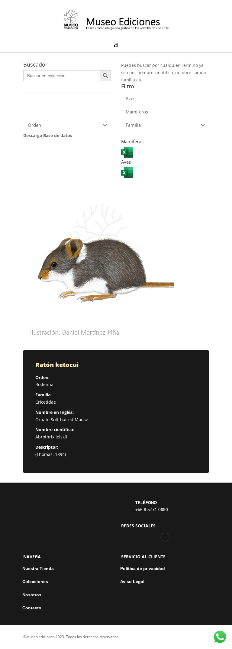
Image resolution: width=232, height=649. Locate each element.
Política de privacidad (142, 568)
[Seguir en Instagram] (164, 537)
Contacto (31, 608)
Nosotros (31, 595)
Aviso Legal (132, 581)
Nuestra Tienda (38, 568)
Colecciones (35, 581)
